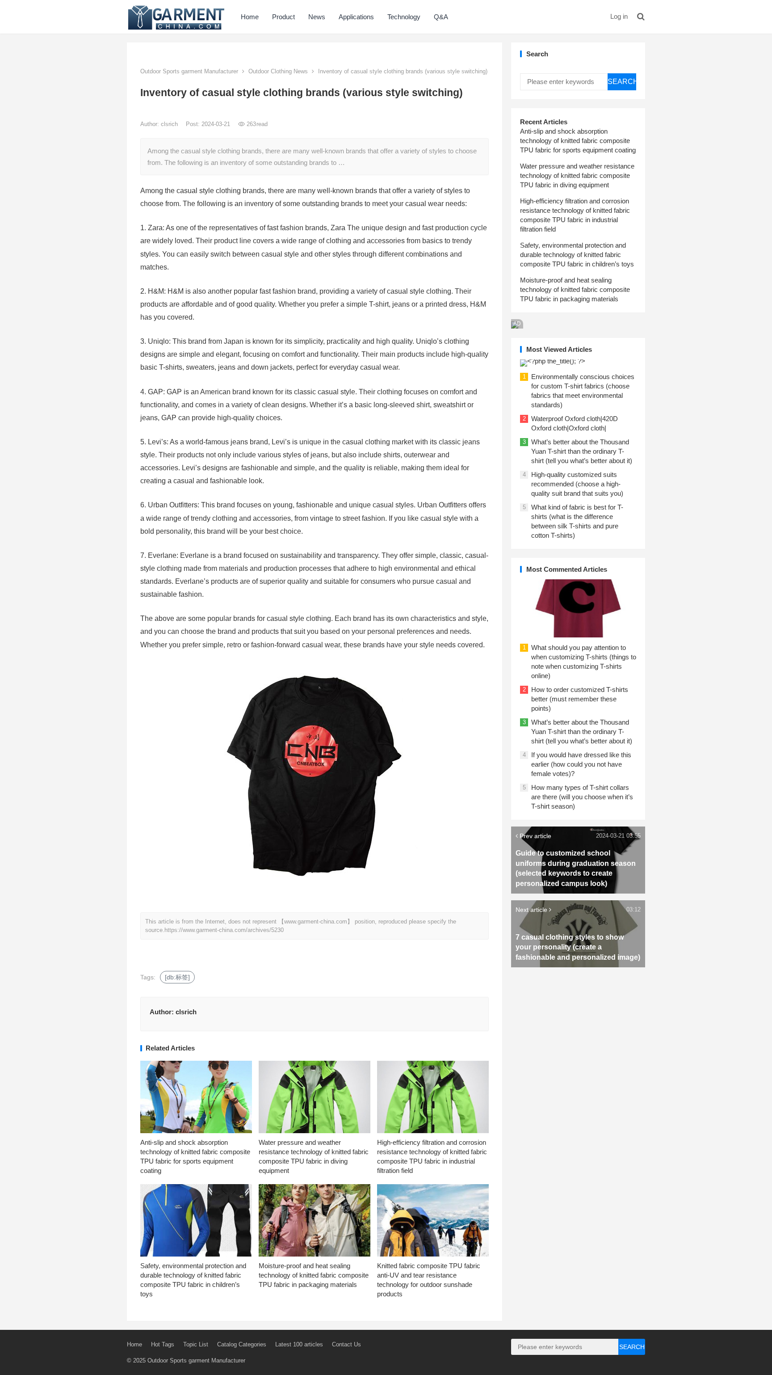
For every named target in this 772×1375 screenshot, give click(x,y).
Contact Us (346, 1344)
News (316, 17)
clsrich (170, 124)
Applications (356, 17)
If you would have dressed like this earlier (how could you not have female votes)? (581, 764)
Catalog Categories (241, 1344)
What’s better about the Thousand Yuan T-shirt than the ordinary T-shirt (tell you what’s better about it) (581, 451)
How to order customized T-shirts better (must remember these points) (579, 699)
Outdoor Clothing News (278, 71)
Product (283, 17)
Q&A (441, 17)
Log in (619, 16)
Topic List (195, 1344)
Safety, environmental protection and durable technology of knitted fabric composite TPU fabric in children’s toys (577, 254)
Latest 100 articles (299, 1344)
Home (250, 17)
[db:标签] (177, 977)
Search (622, 81)
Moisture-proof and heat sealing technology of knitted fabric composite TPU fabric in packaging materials (314, 1275)
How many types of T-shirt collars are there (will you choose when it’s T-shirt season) (582, 797)
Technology (403, 17)
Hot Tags (162, 1344)
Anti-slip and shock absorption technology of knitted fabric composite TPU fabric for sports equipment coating (578, 140)
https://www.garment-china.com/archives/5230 (224, 930)
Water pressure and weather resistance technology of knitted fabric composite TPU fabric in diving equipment (577, 175)
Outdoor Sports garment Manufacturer (189, 71)
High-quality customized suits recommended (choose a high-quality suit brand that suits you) (577, 484)
